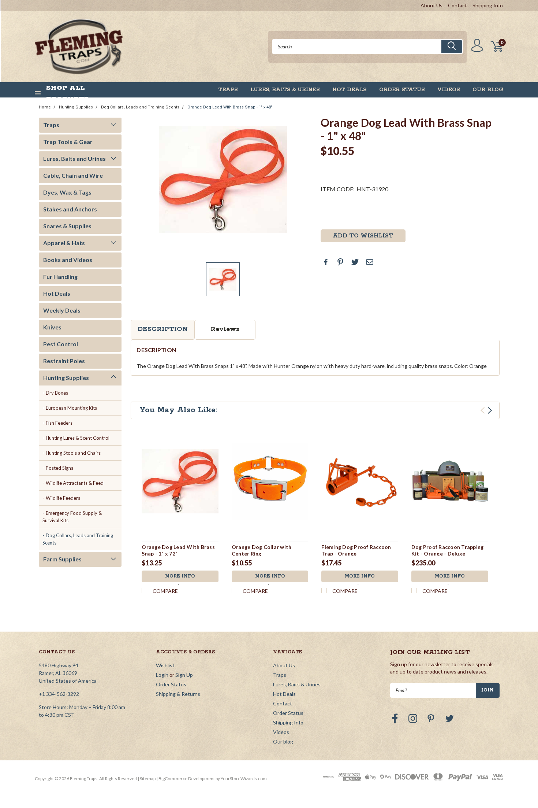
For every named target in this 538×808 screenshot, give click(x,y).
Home (45, 107)
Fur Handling (60, 276)
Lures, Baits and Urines (74, 158)
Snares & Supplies (67, 225)
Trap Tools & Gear (68, 141)
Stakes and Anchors (70, 209)
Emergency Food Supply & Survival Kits (72, 516)
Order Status (402, 89)
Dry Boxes (57, 393)
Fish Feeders (59, 423)
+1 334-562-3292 (59, 694)
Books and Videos (67, 259)
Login (162, 675)
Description (163, 329)
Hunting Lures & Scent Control (77, 438)
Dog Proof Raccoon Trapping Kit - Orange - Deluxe (447, 550)
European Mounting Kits (71, 408)
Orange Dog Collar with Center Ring (262, 550)
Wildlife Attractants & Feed (75, 483)
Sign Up (184, 675)
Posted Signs (59, 468)
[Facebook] (325, 262)
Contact (457, 5)
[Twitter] (355, 262)
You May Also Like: (178, 410)
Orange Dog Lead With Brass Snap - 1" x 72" (178, 550)
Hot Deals (349, 89)
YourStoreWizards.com (244, 778)
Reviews (224, 329)
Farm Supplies (62, 559)
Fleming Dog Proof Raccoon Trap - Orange (356, 550)
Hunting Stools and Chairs (73, 453)
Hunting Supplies (76, 107)
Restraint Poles (64, 360)
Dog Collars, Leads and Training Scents (140, 107)
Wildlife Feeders (63, 498)
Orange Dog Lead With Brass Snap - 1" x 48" (229, 107)
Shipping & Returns (178, 694)
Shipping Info (487, 5)
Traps (228, 89)
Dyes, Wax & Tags (67, 192)
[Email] (369, 262)
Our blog (487, 89)
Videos (448, 89)
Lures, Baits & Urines (285, 89)
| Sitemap (147, 778)
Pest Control (60, 343)
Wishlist (165, 665)
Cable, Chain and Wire (73, 175)
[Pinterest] (340, 262)
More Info (180, 576)
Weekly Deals (62, 310)
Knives (52, 327)
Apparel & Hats (64, 242)
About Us (431, 5)
